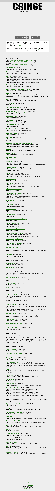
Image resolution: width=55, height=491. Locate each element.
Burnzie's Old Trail (11, 116)
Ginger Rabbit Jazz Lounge (14, 233)
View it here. (41, 50)
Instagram (28, 482)
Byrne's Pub (9, 120)
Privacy (33, 482)
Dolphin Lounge (11, 179)
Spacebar (9, 416)
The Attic (8, 76)
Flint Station (9, 204)
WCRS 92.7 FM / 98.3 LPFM (18, 65)
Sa (32, 37)
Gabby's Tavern (11, 214)
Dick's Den (9, 161)
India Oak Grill (10, 263)
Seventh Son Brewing (12, 388)
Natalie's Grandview (12, 304)
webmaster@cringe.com (27, 488)
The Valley (9, 429)
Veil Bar (8, 438)
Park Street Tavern (11, 349)
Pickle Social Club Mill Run (14, 353)
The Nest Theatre (11, 313)
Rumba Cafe (10, 375)
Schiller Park (10, 383)
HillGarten (9, 254)
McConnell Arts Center (13, 294)
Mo (19, 37)
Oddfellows (9, 332)
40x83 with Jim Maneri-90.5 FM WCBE (21, 60)
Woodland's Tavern (12, 452)
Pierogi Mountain (11, 358)
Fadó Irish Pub (10, 200)
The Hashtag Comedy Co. (14, 247)
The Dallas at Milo (11, 157)
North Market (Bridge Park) (14, 323)
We (25, 37)
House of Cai (10, 259)
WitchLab (9, 446)
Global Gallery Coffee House (14, 239)
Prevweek (16, 37)
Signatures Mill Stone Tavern (15, 404)
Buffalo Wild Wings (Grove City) (15, 112)
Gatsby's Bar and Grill (12, 223)
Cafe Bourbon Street (12, 129)
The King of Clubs (11, 277)
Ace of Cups (10, 72)
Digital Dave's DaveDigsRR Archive (20, 62)
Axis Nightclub (10, 85)
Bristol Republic (11, 103)
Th (28, 37)
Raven (8, 369)
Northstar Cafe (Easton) (13, 328)
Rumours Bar (10, 379)
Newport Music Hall (12, 319)
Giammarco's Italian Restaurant (15, 229)
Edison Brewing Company (14, 189)
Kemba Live (9, 272)
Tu (22, 37)
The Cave (9, 137)
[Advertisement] (27, 25)
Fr (30, 37)
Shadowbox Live (11, 398)
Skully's (8, 408)
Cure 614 (8, 149)
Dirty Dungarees (11, 167)
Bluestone (9, 93)
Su (35, 37)
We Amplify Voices (11, 442)
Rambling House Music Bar (14, 362)
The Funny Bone (11, 209)
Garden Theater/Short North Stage (16, 219)
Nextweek (38, 37)
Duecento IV (9, 183)
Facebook (22, 482)
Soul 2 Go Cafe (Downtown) (14, 412)
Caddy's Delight (11, 124)
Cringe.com (30, 485)
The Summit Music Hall (13, 421)
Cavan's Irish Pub (11, 133)
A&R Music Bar (10, 67)
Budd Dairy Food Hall (12, 107)
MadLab (8, 287)
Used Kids (9, 425)
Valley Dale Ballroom (12, 433)
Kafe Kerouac (10, 267)
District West (10, 173)
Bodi (7, 99)
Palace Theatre (10, 345)
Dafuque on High (11, 153)
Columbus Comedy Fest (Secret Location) (19, 143)
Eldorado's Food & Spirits (14, 193)
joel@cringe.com (20, 45)
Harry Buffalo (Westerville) (14, 243)
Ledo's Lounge (10, 283)
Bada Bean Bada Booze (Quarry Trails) (18, 89)
